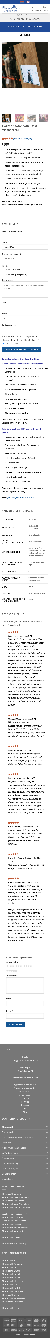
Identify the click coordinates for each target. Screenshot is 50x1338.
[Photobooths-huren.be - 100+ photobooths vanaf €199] (11, 9)
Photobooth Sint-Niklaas (13, 1298)
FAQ (25, 1108)
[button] (25, 35)
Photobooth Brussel (11, 1260)
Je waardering (12, 962)
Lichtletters (7, 1178)
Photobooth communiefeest (15, 1227)
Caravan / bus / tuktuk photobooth (18, 1137)
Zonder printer (9, 1173)
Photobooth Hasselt (11, 1274)
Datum (5, 242)
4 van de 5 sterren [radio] (27, 966)
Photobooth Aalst (10, 1284)
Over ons (25, 1098)
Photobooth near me (11, 1308)
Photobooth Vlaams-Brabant (15, 1197)
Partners (25, 1101)
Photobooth (34, 26)
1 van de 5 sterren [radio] (7, 966)
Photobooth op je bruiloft (13, 1217)
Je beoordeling (13, 975)
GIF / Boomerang (10, 1163)
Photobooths (16, 26)
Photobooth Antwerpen (13, 1200)
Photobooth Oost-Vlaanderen (16, 1207)
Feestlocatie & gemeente (12, 231)
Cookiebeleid (25, 1094)
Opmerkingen (7, 280)
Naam (4, 302)
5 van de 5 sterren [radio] (11, 971)
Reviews (25, 1105)
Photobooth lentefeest (12, 1231)
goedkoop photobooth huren (20, 497)
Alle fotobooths (36, 8)
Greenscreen (8, 1158)
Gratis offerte (45, 8)
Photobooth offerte (11, 1237)
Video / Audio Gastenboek (14, 1147)
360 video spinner (10, 1153)
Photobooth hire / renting (14, 1243)
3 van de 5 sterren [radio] (18, 966)
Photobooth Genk (10, 1294)
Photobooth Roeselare (12, 1301)
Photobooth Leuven (11, 1277)
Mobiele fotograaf (10, 1168)
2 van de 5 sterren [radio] (11, 966)
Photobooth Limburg (11, 1193)
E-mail (9, 1011)
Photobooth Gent (10, 1267)
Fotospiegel (7, 1132)
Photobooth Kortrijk (11, 1288)
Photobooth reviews (11, 1224)
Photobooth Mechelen (12, 1281)
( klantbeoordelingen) (22, 138)
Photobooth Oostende (12, 1291)
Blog (25, 1112)
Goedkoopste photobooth (14, 1220)
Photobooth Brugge (11, 1270)
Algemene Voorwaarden (25, 1088)
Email (4, 313)
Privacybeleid (25, 1091)
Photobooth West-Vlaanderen (16, 1204)
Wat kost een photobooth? (14, 1213)
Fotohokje (6, 1142)
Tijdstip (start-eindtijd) (11, 254)
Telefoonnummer (9, 325)
